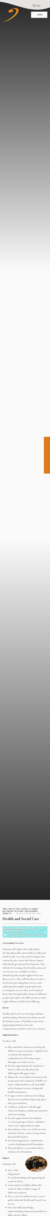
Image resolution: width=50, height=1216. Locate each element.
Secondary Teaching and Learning (20, 911)
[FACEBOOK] (47, 440)
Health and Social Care (28, 913)
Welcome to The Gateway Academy (20, 909)
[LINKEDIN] (47, 452)
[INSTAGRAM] (47, 446)
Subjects (7, 913)
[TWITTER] (47, 458)
